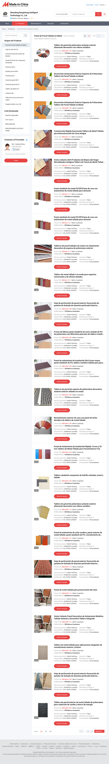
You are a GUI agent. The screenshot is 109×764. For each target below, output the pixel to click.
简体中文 (24, 746)
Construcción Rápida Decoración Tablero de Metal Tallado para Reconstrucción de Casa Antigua (79, 132)
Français (44, 746)
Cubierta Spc (9, 93)
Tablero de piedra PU (12, 89)
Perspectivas (95, 744)
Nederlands (103, 746)
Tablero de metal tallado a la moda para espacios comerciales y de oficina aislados (75, 275)
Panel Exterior (10, 76)
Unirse (96, 5)
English (17, 746)
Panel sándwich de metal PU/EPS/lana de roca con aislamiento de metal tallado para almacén (76, 189)
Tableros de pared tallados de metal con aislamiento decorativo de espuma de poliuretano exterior (76, 247)
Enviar (16, 160)
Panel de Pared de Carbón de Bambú (14, 55)
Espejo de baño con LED (13, 104)
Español (51, 746)
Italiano (74, 746)
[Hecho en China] (15, 4)
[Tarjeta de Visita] (27, 139)
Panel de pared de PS (12, 84)
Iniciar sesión (90, 5)
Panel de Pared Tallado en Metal (15, 45)
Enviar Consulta (62, 66)
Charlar (17, 149)
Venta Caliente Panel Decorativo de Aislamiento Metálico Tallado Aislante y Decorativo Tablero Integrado (78, 617)
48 (50, 731)
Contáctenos (64, 23)
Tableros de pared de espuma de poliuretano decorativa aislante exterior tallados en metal (78, 390)
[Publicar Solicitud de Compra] (105, 14)
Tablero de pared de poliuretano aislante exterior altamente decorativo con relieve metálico (75, 46)
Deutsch (58, 746)
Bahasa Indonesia (69, 748)
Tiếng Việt (58, 748)
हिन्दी (38, 748)
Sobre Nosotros (36, 23)
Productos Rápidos (84, 744)
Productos (20, 23)
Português (66, 746)
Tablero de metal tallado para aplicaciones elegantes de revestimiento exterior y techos (78, 646)
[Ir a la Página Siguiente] (102, 35)
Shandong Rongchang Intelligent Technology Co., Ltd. (24, 14)
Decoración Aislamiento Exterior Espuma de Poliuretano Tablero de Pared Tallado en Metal (78, 75)
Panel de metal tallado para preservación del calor (75, 590)
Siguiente (98, 731)
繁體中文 (31, 746)
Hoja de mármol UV (11, 49)
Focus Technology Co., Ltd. (50, 752)
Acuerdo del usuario (35, 744)
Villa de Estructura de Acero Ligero (14, 98)
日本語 (38, 746)
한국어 (90, 746)
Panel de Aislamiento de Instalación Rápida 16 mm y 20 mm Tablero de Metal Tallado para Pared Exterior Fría (78, 447)
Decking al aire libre (11, 71)
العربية (96, 746)
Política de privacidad (50, 744)
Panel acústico (10, 67)
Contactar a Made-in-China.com (67, 744)
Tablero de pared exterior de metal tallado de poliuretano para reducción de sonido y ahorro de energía (78, 703)
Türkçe (51, 748)
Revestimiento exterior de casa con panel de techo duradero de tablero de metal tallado (75, 419)
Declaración (24, 744)
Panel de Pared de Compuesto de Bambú (15, 61)
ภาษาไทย (44, 748)
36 (46, 731)
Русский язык (82, 746)
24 (41, 731)
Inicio (7, 23)
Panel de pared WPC (12, 80)
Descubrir (50, 23)
